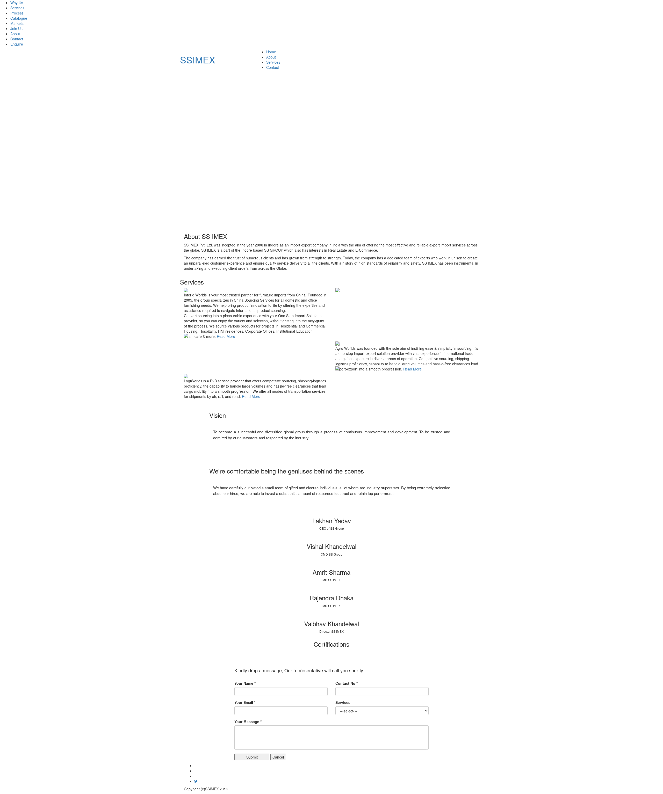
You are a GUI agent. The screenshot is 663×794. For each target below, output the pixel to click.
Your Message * (248, 721)
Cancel (278, 757)
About (15, 33)
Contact (16, 38)
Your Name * (245, 683)
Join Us (16, 28)
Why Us (16, 2)
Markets (17, 23)
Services (17, 7)
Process (17, 13)
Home (271, 51)
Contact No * (346, 683)
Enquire (16, 44)
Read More (226, 336)
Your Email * (244, 702)
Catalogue (18, 18)
